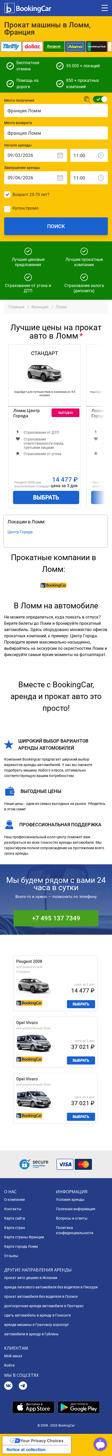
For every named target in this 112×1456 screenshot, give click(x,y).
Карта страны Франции (24, 1237)
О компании (14, 1199)
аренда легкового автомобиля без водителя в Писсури (51, 1287)
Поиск (56, 226)
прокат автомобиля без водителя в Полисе (41, 1296)
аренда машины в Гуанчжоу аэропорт (36, 1325)
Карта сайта (14, 1218)
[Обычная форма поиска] (98, 99)
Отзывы (11, 1256)
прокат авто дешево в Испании (30, 1278)
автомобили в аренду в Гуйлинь (31, 1334)
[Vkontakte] (8, 1386)
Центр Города (20, 532)
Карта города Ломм (21, 1246)
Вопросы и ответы (72, 1218)
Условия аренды (70, 1199)
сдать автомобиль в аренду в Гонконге (37, 1315)
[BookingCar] (28, 8)
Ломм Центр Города (26, 413)
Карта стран (14, 1228)
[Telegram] (23, 1386)
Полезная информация (75, 1209)
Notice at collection (26, 1449)
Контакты (12, 1209)
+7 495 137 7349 (56, 918)
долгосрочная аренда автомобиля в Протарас (44, 1306)
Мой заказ (13, 1356)
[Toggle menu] (105, 8)
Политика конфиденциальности (74, 1230)
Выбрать (46, 497)
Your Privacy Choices (42, 1440)
